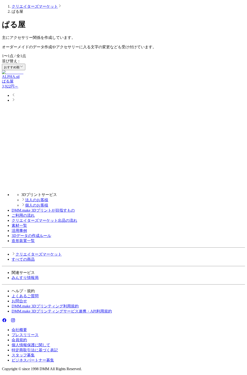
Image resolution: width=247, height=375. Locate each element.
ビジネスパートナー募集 (33, 360)
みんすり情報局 (25, 278)
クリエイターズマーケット (35, 6)
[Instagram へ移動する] (13, 321)
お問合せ (19, 301)
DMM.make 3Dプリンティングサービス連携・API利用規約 (62, 311)
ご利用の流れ (23, 215)
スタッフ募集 (23, 355)
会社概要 (19, 330)
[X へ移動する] (9, 321)
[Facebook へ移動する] (4, 321)
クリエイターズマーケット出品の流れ (44, 220)
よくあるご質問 (25, 296)
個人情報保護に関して (31, 345)
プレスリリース (25, 335)
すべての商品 (23, 259)
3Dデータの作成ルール (31, 236)
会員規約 (19, 340)
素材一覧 (19, 225)
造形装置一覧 (23, 241)
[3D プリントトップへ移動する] (123, 186)
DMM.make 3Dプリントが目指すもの (43, 210)
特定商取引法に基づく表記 (35, 350)
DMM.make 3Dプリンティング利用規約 (45, 306)
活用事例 (19, 231)
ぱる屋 (8, 81)
